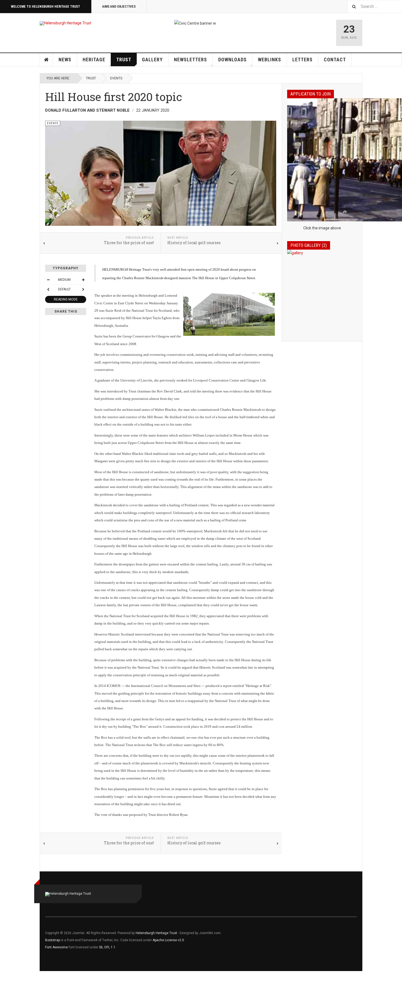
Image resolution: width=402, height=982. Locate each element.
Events (116, 78)
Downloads (232, 59)
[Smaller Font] (48, 280)
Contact (335, 59)
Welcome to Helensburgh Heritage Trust (45, 6)
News (65, 59)
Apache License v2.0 (168, 940)
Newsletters (190, 59)
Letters (302, 59)
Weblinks (269, 59)
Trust (123, 59)
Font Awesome (56, 947)
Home (46, 59)
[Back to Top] (5, 976)
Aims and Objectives (119, 6)
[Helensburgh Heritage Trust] (65, 23)
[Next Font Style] (83, 289)
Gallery (152, 59)
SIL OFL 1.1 (107, 947)
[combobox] (374, 6)
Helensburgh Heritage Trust (156, 933)
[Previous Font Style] (48, 289)
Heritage (94, 59)
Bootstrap (52, 940)
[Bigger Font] (83, 280)
